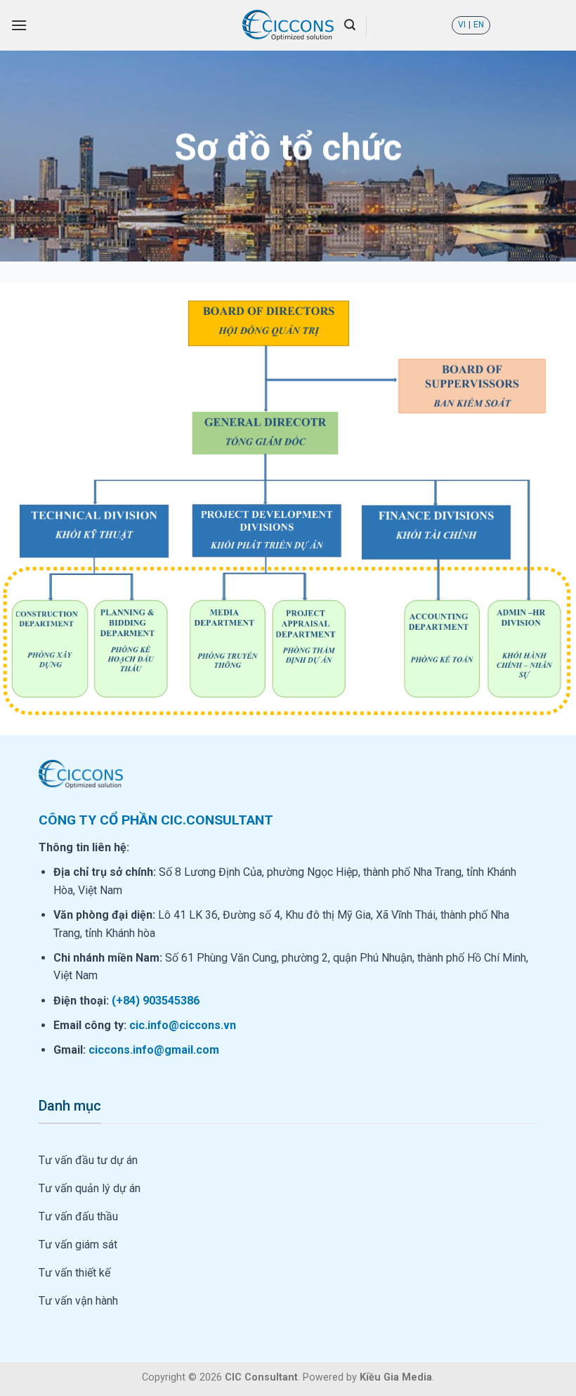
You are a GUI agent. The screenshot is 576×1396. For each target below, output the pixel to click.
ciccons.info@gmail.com (154, 1049)
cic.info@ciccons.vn (182, 1025)
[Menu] (19, 25)
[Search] (349, 25)
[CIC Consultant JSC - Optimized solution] (288, 25)
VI (462, 25)
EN (478, 25)
